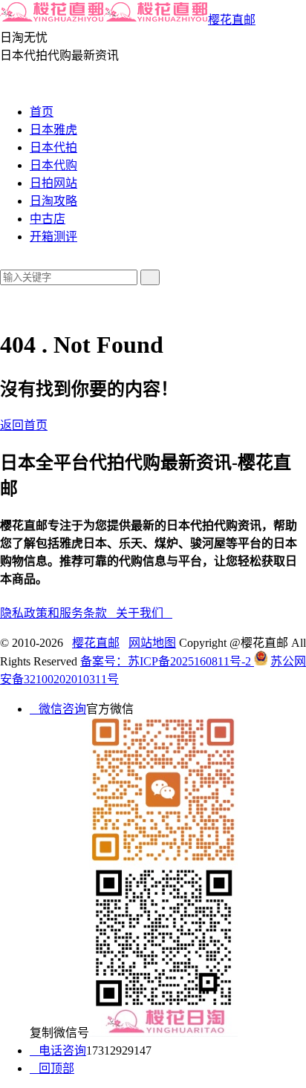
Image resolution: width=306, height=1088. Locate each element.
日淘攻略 (53, 201)
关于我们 (144, 613)
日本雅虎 (53, 129)
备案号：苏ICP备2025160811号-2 (167, 661)
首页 (41, 111)
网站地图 (152, 642)
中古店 (47, 218)
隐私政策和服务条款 (58, 613)
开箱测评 (53, 236)
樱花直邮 (231, 19)
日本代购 (53, 165)
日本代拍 (53, 147)
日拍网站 (53, 183)
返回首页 (24, 425)
